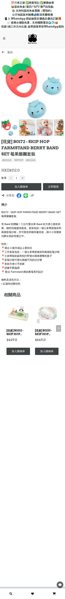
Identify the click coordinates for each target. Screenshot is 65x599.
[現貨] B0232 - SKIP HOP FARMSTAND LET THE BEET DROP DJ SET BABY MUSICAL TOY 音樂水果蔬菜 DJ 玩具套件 (17, 333)
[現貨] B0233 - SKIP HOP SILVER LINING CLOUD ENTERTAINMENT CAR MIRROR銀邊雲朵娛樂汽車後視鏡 (46, 333)
